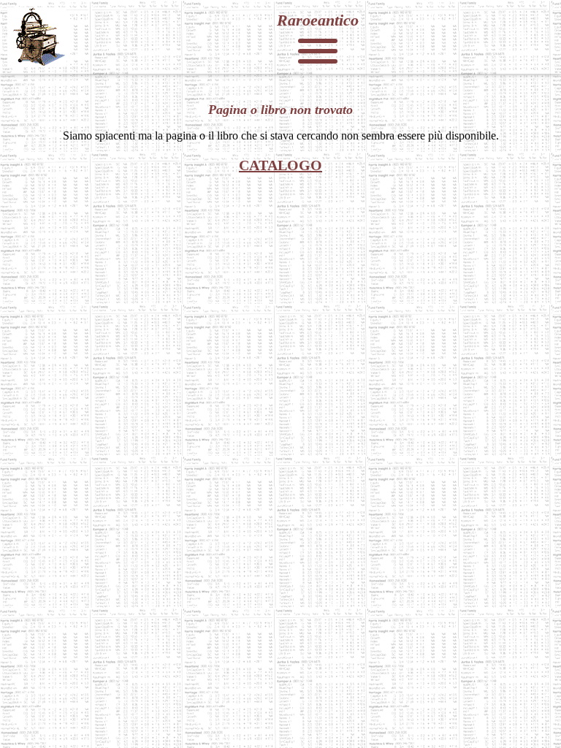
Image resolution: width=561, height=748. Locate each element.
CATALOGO (280, 165)
